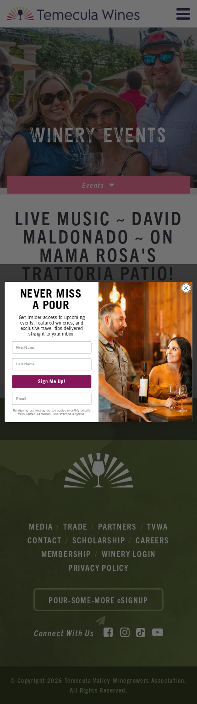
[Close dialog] (186, 288)
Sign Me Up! (52, 381)
